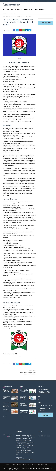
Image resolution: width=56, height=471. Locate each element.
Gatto (17, 9)
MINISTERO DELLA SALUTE (45, 405)
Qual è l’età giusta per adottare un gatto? (6, 397)
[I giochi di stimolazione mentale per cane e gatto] (14, 391)
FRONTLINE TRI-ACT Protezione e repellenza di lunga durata (28, 373)
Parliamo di (42, 9)
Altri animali (24, 9)
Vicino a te (12, 13)
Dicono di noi (21, 0)
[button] (51, 9)
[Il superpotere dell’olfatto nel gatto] (14, 411)
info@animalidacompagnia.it (24, 459)
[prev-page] (3, 416)
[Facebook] (45, 1)
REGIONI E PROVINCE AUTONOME (44, 409)
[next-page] (6, 416)
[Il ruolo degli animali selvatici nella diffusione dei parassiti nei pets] (14, 404)
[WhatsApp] (23, 30)
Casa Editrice (13, 464)
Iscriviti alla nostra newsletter (45, 23)
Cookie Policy (47, 464)
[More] (32, 30)
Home (4, 16)
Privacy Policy (41, 464)
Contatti (26, 0)
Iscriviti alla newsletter (34, 0)
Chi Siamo (15, 0)
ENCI (39, 399)
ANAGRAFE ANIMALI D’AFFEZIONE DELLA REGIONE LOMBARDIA (44, 391)
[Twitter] (52, 1)
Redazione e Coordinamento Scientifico (25, 464)
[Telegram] (29, 30)
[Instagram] (48, 1)
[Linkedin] (50, 1)
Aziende (5, 13)
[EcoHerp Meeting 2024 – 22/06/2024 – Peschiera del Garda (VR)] (32, 391)
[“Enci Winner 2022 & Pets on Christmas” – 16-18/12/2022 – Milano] (32, 412)
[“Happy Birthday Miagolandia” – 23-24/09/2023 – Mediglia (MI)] (32, 398)
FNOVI (39, 402)
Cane (12, 9)
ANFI (39, 396)
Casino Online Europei (44, 419)
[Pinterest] (20, 30)
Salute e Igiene (33, 9)
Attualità (6, 9)
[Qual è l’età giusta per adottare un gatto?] (14, 398)
